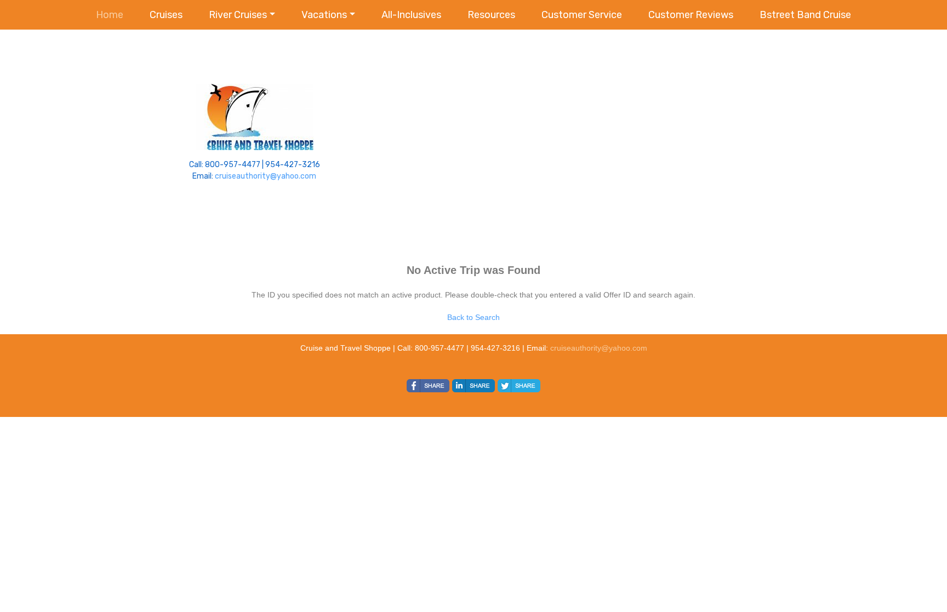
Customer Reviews (690, 15)
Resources (491, 15)
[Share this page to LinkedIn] (473, 385)
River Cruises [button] (238, 15)
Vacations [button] (324, 15)
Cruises (166, 15)
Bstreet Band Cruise (805, 15)
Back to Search (473, 317)
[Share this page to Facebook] (428, 385)
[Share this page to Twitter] (519, 385)
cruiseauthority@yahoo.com (265, 176)
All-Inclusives (411, 15)
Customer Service (581, 15)
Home (109, 15)
